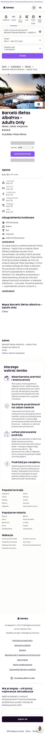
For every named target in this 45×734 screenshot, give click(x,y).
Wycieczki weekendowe (32, 545)
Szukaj (22, 56)
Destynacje (22, 660)
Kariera (22, 650)
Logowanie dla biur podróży (22, 670)
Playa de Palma (28, 519)
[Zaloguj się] (34, 8)
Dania (25, 494)
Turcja (4, 497)
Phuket (25, 526)
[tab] (6, 20)
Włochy (26, 497)
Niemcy (4, 503)
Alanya (4, 516)
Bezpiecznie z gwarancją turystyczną (22, 655)
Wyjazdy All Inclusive (9, 542)
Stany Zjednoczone (30, 506)
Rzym (4, 526)
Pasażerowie (9, 47)
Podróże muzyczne (9, 548)
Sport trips (26, 542)
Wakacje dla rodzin (9, 545)
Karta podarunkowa (22, 665)
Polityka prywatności (22, 641)
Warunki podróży (22, 645)
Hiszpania (16, 66)
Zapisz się (22, 719)
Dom (4, 66)
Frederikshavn (7, 529)
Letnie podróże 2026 (9, 539)
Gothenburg (27, 529)
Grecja (25, 500)
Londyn (26, 523)
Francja (4, 500)
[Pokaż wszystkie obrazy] (38, 104)
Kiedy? (6, 39)
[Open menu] (40, 8)
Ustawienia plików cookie (24, 678)
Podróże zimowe (29, 539)
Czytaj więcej (8, 242)
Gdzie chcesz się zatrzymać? (16, 30)
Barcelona (5, 523)
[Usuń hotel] (40, 31)
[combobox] (20, 32)
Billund (25, 516)
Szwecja (26, 503)
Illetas (28, 66)
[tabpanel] (22, 43)
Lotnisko (14, 147)
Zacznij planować (22, 154)
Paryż (4, 519)
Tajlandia (5, 506)
